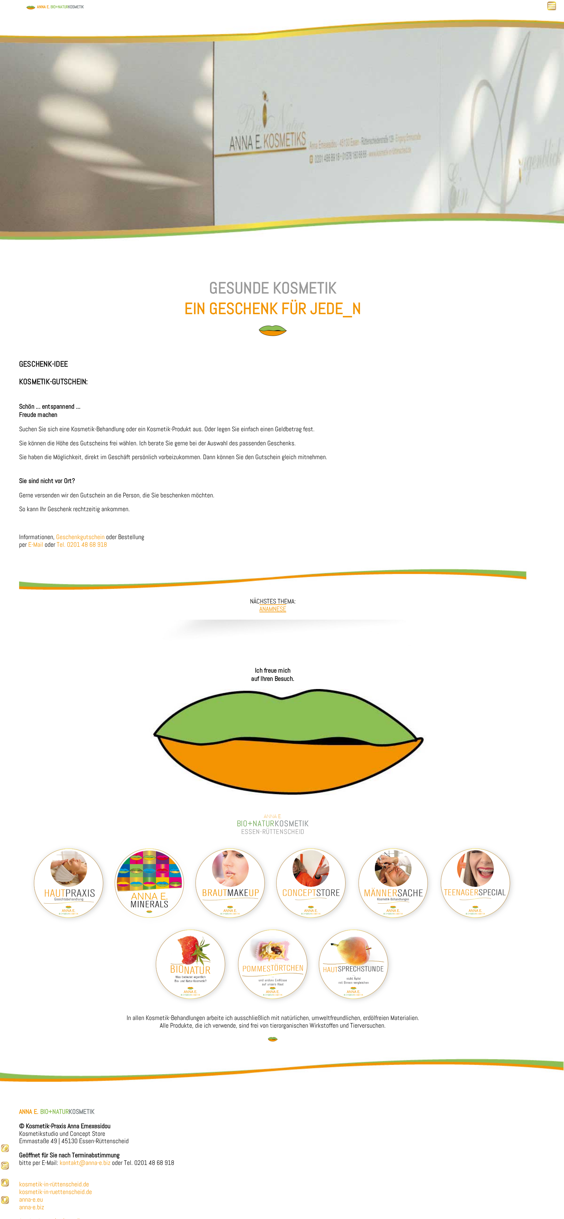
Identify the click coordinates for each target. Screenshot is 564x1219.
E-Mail (36, 545)
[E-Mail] (5, 1168)
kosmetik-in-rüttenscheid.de (54, 1184)
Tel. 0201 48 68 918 (82, 545)
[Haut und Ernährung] (273, 1004)
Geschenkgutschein (80, 537)
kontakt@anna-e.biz (85, 1163)
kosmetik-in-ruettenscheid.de (55, 1192)
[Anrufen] (5, 1151)
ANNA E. (59, 6)
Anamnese (272, 609)
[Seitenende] (5, 1202)
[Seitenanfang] (5, 1185)
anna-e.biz (31, 1207)
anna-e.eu (31, 1199)
